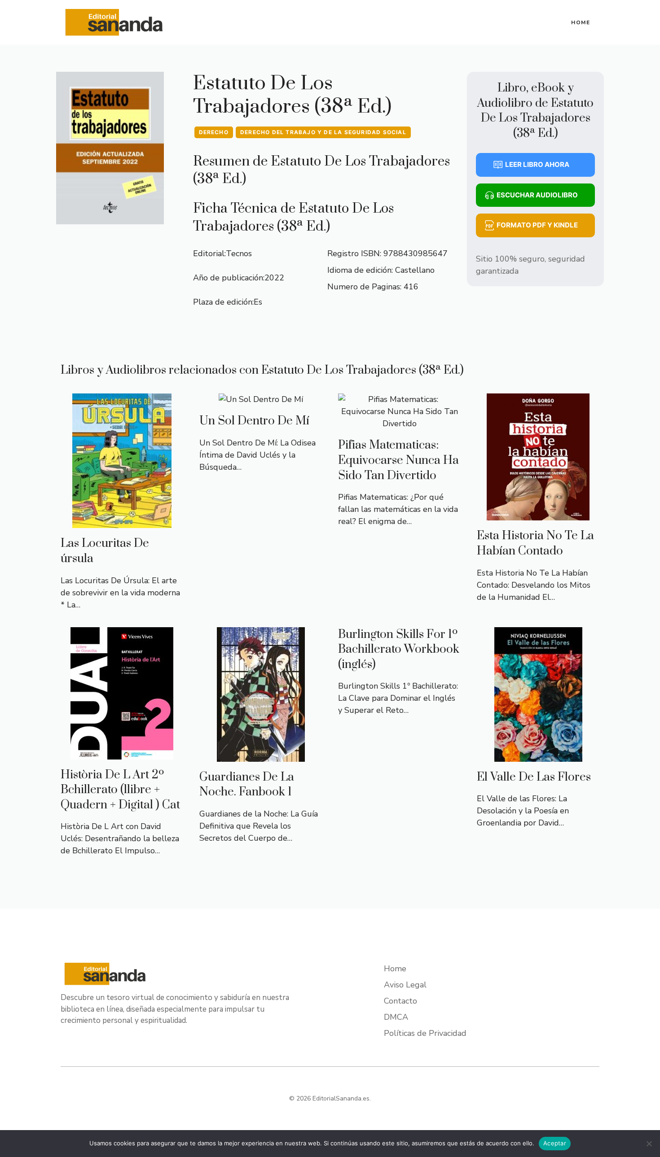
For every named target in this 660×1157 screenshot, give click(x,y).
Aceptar (554, 1143)
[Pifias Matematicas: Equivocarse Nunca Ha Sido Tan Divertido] (399, 423)
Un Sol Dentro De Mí (254, 421)
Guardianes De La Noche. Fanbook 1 (246, 785)
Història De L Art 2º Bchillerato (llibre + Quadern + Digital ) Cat (120, 790)
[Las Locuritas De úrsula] (122, 521)
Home (580, 22)
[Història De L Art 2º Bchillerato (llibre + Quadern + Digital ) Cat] (121, 753)
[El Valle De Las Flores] (538, 755)
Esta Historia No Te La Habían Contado (535, 543)
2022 (274, 277)
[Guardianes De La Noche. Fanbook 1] (261, 755)
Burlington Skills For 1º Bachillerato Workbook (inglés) (398, 649)
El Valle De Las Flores (534, 777)
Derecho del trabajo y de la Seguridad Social (323, 132)
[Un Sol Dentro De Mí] (261, 399)
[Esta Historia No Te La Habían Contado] (538, 514)
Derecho (214, 132)
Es (258, 302)
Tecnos (239, 253)
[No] (648, 1143)
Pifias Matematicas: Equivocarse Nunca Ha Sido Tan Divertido (398, 460)
